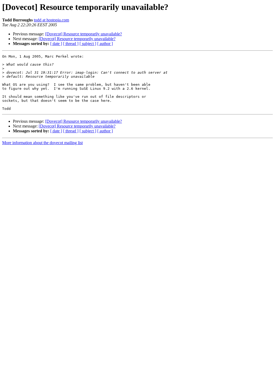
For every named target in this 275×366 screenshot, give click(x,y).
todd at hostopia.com (51, 20)
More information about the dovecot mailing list (42, 142)
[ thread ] (70, 43)
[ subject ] (87, 43)
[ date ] (56, 43)
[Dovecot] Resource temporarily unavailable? (83, 34)
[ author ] (105, 43)
